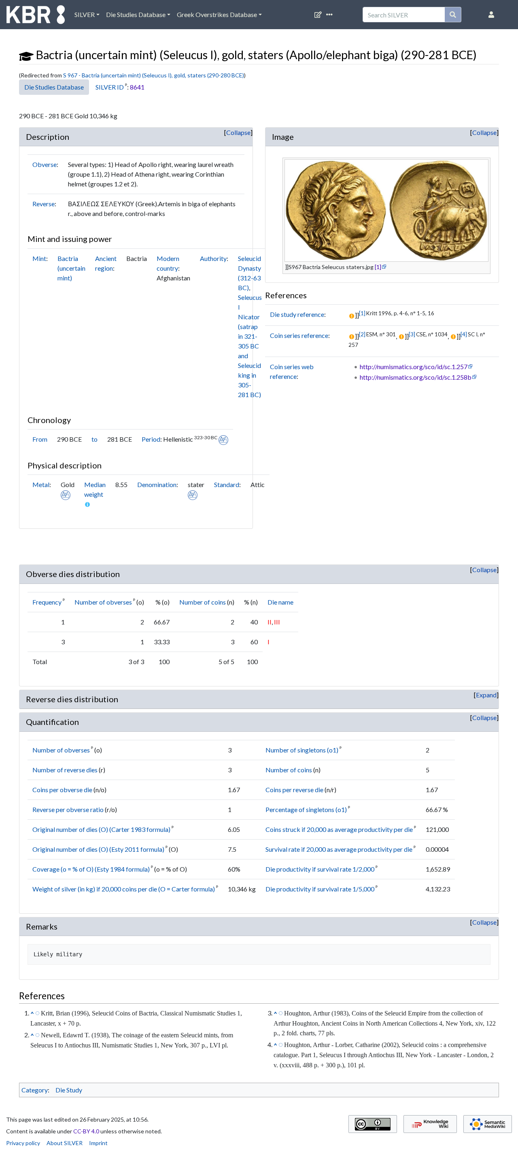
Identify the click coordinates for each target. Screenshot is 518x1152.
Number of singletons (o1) (301, 750)
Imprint (98, 1142)
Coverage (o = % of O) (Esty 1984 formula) (91, 869)
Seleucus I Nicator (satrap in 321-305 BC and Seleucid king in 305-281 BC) (250, 345)
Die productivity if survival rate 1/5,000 (319, 889)
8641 (137, 87)
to (94, 439)
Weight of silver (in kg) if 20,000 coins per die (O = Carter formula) (123, 889)
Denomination (156, 484)
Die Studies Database (136, 14)
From (39, 439)
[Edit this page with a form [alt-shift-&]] (319, 14)
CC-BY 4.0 (86, 1131)
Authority (213, 258)
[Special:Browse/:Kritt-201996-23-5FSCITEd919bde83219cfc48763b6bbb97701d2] (37, 1012)
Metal (40, 484)
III (277, 622)
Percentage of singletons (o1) (306, 809)
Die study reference (297, 314)
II (269, 622)
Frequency (47, 602)
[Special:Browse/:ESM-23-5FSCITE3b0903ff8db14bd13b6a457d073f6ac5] (37, 1034)
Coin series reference (299, 335)
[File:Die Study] (26, 55)
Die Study (68, 1090)
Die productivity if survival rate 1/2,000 (319, 869)
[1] (378, 266)
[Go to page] (453, 14)
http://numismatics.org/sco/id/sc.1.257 (413, 366)
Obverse (44, 164)
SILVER (84, 14)
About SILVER (65, 1142)
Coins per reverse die (294, 789)
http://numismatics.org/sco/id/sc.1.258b (415, 377)
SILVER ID (110, 87)
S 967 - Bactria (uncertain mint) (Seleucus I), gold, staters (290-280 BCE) (153, 75)
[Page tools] (331, 14)
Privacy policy (23, 1142)
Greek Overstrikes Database (217, 14)
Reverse (43, 203)
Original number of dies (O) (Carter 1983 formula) (101, 829)
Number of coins (202, 602)
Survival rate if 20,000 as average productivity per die (338, 849)
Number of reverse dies (65, 770)
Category (34, 1090)
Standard (226, 484)
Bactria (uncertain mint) (71, 268)
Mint (39, 258)
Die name (280, 602)
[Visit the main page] (35, 16)
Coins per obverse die (62, 789)
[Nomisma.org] (223, 439)
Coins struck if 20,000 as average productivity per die (339, 829)
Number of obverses (103, 602)
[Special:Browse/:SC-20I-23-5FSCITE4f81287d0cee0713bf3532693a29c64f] (280, 1044)
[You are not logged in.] (493, 14)
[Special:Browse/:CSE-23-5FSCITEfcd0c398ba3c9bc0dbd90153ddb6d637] (280, 1012)
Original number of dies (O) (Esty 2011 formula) (98, 849)
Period (151, 439)
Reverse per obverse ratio (68, 809)
